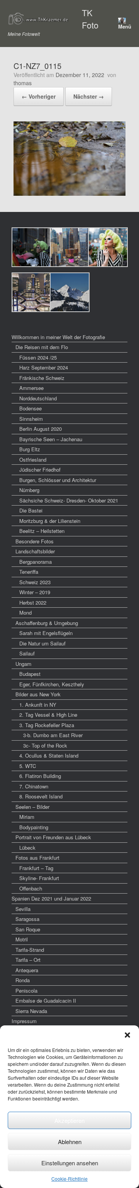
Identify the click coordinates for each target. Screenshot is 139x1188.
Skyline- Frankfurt (39, 878)
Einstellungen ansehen (69, 1163)
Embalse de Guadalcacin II (45, 1000)
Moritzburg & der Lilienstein (49, 520)
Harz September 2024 (43, 367)
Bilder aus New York (38, 694)
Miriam (26, 816)
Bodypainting (33, 827)
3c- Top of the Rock (45, 745)
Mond (25, 612)
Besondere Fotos (34, 541)
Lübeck (27, 847)
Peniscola (26, 990)
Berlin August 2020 (40, 428)
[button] (127, 1035)
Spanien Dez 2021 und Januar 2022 (51, 898)
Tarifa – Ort (28, 959)
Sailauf (27, 653)
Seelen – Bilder (32, 806)
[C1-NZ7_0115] (69, 193)
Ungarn (23, 663)
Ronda (22, 980)
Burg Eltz (29, 449)
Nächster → (88, 96)
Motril (21, 939)
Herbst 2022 (32, 602)
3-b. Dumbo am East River (53, 735)
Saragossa (27, 919)
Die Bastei (30, 510)
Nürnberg (29, 490)
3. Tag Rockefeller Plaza (46, 725)
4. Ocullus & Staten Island (48, 755)
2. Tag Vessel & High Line (48, 714)
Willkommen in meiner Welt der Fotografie (58, 337)
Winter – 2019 (34, 592)
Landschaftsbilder (35, 551)
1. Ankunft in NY (37, 704)
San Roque (27, 929)
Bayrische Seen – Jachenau (50, 439)
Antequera (26, 970)
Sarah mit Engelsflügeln (46, 633)
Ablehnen (69, 1142)
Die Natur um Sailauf (42, 643)
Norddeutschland (38, 398)
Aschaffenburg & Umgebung (46, 623)
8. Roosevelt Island (41, 796)
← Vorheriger (39, 96)
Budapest (30, 673)
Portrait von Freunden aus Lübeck (53, 837)
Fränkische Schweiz (41, 377)
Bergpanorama (35, 561)
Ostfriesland (32, 459)
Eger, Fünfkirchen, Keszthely (51, 684)
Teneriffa (28, 571)
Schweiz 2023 (35, 582)
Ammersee (31, 388)
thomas (23, 83)
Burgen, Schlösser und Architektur (57, 480)
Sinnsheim (31, 418)
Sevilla (23, 908)
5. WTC (27, 766)
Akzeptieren (69, 1120)
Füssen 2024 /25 (38, 357)
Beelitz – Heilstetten (41, 530)
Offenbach (30, 888)
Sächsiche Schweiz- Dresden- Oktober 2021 (68, 500)
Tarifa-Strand (29, 949)
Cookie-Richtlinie (69, 1178)
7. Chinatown (33, 786)
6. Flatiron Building (40, 776)
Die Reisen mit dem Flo (41, 347)
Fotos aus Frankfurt (37, 857)
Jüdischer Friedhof (40, 469)
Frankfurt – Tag (36, 868)
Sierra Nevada (31, 1011)
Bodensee (30, 408)
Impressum (24, 1021)
